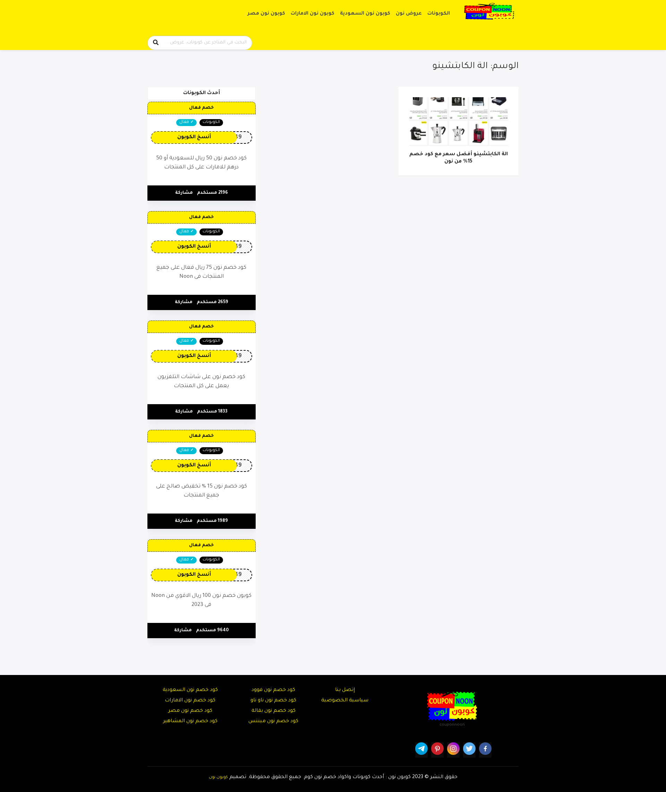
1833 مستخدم (212, 411)
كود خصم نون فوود (273, 690)
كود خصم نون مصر (190, 711)
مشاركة (184, 193)
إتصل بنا (345, 690)
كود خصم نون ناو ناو (273, 700)
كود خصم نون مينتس (273, 721)
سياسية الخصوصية (344, 700)
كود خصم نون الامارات (190, 700)
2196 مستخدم (212, 193)
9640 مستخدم (212, 630)
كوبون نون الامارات (312, 14)
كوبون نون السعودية (365, 14)
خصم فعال (201, 108)
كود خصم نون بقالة (273, 711)
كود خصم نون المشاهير (190, 721)
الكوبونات (438, 14)
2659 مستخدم (212, 302)
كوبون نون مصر (266, 14)
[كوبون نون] (489, 11)
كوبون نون (218, 777)
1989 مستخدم (212, 521)
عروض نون (409, 14)
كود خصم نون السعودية (190, 690)
